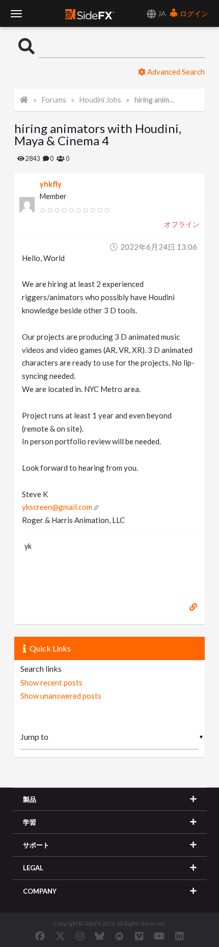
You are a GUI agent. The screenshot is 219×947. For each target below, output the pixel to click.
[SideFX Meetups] (119, 936)
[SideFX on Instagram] (80, 936)
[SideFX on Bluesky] (99, 936)
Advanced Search (175, 71)
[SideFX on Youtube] (159, 936)
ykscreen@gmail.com (57, 506)
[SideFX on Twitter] (60, 936)
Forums (54, 99)
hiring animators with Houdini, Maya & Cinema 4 (155, 99)
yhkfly (51, 184)
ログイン (193, 13)
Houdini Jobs (100, 99)
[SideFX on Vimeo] (139, 936)
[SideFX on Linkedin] (179, 936)
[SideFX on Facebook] (40, 936)
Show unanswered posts (60, 695)
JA (161, 13)
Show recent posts (51, 682)
